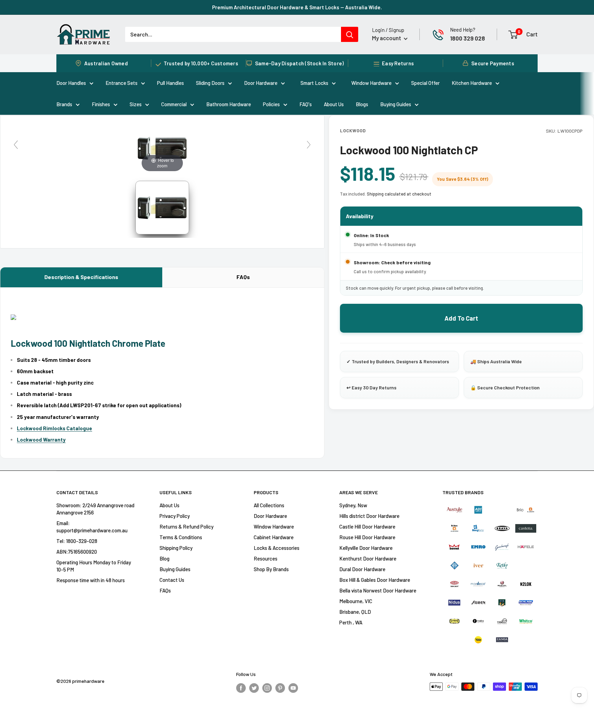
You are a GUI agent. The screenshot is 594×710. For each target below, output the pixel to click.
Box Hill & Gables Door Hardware (374, 580)
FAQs (243, 277)
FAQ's (305, 104)
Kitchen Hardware (472, 83)
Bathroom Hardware (228, 104)
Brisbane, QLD (355, 612)
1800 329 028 (467, 38)
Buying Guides (395, 104)
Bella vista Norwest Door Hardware (377, 590)
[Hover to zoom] (162, 147)
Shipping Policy (176, 548)
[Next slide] (309, 145)
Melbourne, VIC (355, 601)
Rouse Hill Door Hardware (367, 537)
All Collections (269, 505)
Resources (265, 558)
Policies (271, 104)
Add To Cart (461, 318)
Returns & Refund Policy (186, 526)
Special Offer (425, 83)
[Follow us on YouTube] (293, 688)
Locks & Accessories (276, 548)
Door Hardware (260, 83)
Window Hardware (371, 83)
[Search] (349, 34)
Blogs (362, 104)
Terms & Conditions (181, 537)
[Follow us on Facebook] (241, 688)
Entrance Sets (122, 83)
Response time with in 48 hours (90, 580)
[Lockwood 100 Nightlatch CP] (162, 207)
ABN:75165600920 (76, 551)
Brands (64, 104)
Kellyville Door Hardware (366, 548)
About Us (334, 104)
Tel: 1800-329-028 (76, 541)
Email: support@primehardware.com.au (92, 526)
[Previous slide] (16, 145)
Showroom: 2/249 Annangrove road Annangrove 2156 (95, 508)
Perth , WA (350, 622)
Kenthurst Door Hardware (367, 558)
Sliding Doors (210, 83)
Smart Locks (314, 83)
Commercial (174, 104)
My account (387, 37)
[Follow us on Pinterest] (280, 688)
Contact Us (172, 580)
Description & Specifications (81, 277)
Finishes (101, 104)
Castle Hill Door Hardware (367, 526)
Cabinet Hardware (274, 537)
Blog (164, 558)
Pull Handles (170, 83)
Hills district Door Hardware (369, 516)
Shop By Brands (271, 569)
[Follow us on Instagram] (267, 688)
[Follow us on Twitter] (254, 688)
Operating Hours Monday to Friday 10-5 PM (93, 566)
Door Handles (71, 83)
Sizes (136, 104)
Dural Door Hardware (362, 569)
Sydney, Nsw (353, 505)
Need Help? (462, 29)
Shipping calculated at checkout (399, 194)
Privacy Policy (175, 516)
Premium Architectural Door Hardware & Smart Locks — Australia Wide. (297, 7)
